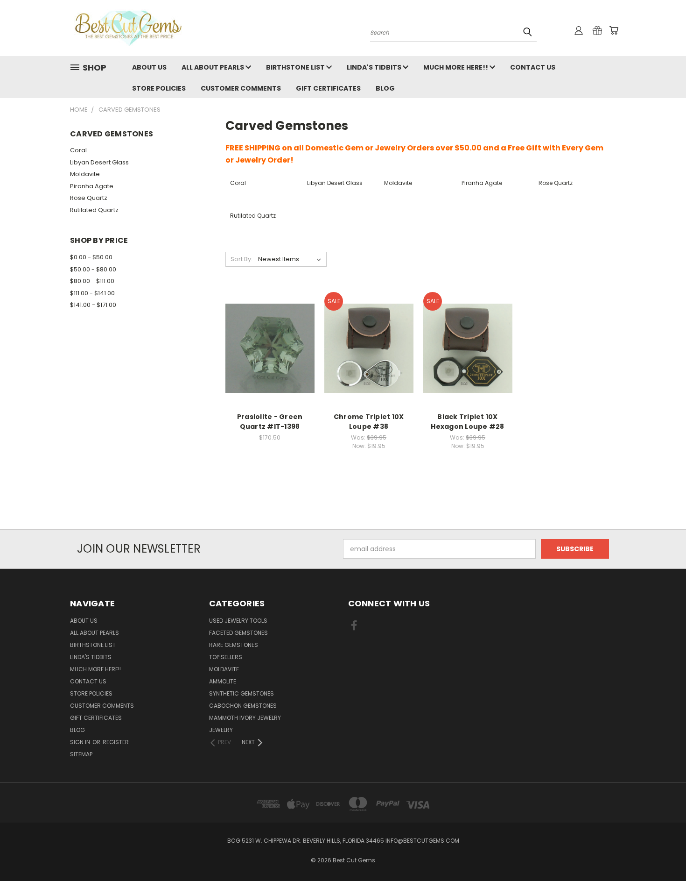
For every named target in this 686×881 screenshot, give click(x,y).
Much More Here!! (456, 67)
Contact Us (532, 67)
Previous (661, 851)
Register (116, 742)
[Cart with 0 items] (613, 30)
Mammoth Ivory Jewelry (245, 718)
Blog (385, 88)
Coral (78, 150)
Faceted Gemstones (238, 633)
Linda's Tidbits (375, 67)
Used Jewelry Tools (238, 621)
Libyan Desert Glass (99, 162)
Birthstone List (296, 67)
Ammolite (222, 681)
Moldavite (85, 174)
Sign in (80, 742)
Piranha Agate (91, 186)
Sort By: (241, 259)
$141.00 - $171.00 (93, 304)
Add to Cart (270, 356)
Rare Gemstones (233, 645)
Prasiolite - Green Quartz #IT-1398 (270, 421)
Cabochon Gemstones (243, 706)
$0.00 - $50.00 (91, 257)
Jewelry (221, 730)
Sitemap (81, 754)
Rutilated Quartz (94, 210)
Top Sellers (225, 657)
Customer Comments (241, 88)
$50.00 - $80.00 (93, 269)
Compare (266, 339)
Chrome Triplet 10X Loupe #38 (369, 421)
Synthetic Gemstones (241, 693)
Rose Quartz (88, 197)
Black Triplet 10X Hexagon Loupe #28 (467, 421)
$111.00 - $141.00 (92, 293)
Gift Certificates (328, 88)
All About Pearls (213, 67)
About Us (149, 67)
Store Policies (159, 88)
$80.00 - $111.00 (92, 281)
